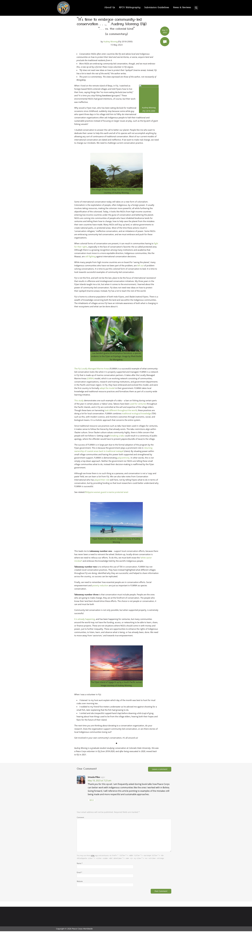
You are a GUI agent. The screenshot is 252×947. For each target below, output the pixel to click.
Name (80, 863)
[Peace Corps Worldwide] (63, 8)
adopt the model (107, 388)
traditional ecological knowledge (136, 413)
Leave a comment (159, 769)
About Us (109, 7)
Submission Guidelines (156, 7)
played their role (101, 479)
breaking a (115, 435)
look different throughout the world (121, 410)
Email (79, 872)
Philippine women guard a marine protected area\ (106, 492)
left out (140, 265)
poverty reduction (100, 585)
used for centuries (138, 403)
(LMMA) (90, 378)
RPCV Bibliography (129, 7)
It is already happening (84, 619)
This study (78, 400)
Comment (80, 817)
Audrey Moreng (110, 41)
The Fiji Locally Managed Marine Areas (91, 368)
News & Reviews (182, 7)
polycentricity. (123, 457)
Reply (92, 800)
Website (80, 881)
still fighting (90, 256)
